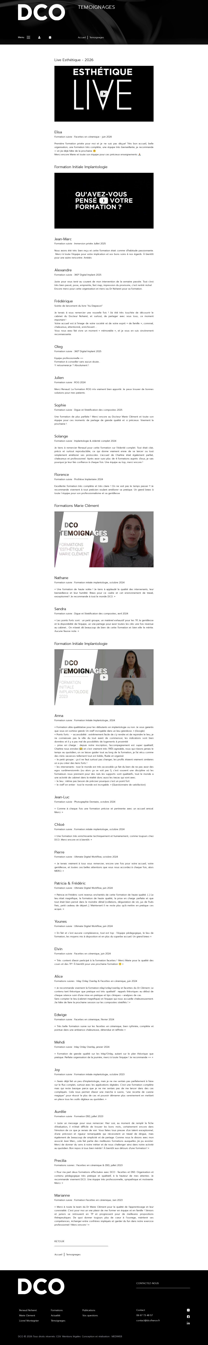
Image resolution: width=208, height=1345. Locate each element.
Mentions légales (71, 1336)
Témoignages (58, 1320)
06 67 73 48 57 (144, 1315)
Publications (88, 1310)
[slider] (86, 117)
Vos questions (90, 1315)
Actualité (55, 1315)
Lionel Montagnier (29, 1320)
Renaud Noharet (28, 1310)
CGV (58, 1336)
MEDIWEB (117, 1336)
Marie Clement (27, 1315)
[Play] (104, 94)
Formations (57, 1310)
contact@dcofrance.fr (148, 1320)
